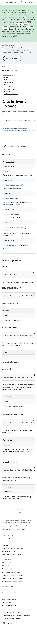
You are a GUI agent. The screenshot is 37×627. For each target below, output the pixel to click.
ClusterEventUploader (10, 131)
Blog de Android (7, 569)
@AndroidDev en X (8, 566)
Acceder (32, 2)
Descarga (5, 545)
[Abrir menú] (3, 2)
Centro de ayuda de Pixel (9, 593)
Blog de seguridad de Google (11, 572)
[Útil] (13, 70)
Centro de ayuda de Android (11, 590)
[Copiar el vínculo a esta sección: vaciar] (9, 267)
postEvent (7, 214)
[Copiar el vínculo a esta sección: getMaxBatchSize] (19, 327)
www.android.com (7, 596)
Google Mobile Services (9, 599)
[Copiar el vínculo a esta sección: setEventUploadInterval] (25, 415)
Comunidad (19, 612)
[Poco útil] (16, 70)
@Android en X (6, 563)
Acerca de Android (8, 612)
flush (6, 171)
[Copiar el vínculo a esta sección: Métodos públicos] (24, 261)
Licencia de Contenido (17, 524)
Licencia (18, 615)
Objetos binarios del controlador (12, 554)
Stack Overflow (6, 602)
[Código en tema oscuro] (34, 272)
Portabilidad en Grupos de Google (12, 581)
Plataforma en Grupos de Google (12, 575)
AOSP (3, 66)
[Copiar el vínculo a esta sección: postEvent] (13, 369)
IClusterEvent (29, 131)
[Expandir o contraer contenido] (14, 75)
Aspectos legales (8, 615)
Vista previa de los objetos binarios (12, 548)
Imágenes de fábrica (8, 551)
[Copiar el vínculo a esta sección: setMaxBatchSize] (19, 462)
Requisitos (5, 542)
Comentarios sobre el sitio (11, 619)
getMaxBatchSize (10, 199)
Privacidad (26, 615)
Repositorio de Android (9, 539)
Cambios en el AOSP (9, 36)
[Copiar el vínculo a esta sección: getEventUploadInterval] (25, 288)
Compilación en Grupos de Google (12, 578)
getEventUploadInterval (13, 185)
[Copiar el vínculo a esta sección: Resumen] (14, 155)
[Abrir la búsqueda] (21, 2)
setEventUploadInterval (13, 228)
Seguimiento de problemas (10, 605)
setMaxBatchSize (10, 245)
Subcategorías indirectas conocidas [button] (19, 130)
